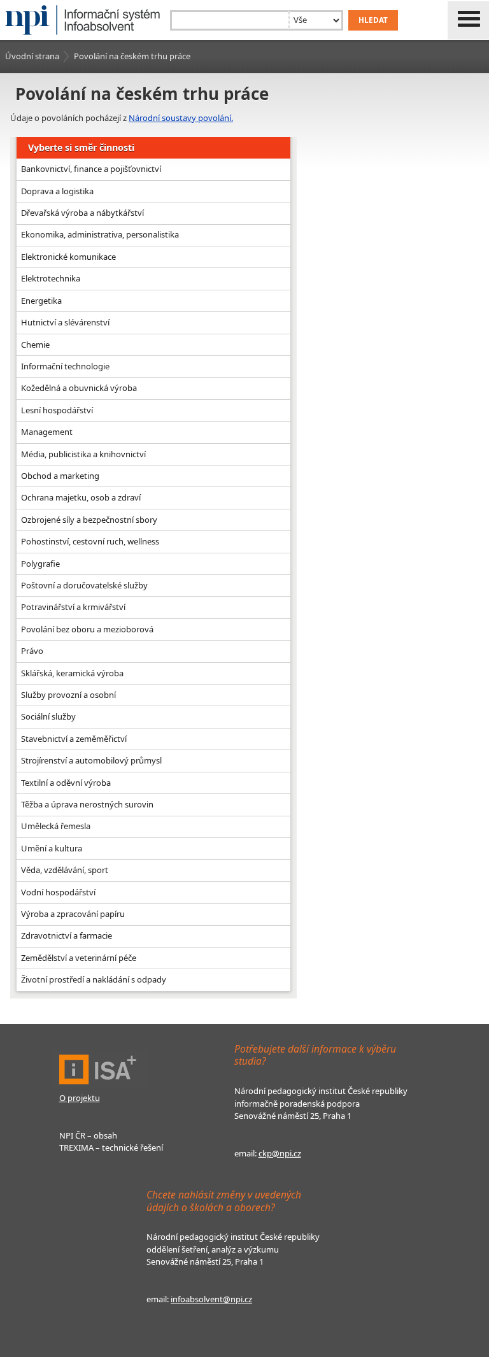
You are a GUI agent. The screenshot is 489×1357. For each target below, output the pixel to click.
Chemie (35, 344)
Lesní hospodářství (57, 410)
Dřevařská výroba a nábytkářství (82, 212)
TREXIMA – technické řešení (111, 1147)
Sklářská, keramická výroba (72, 673)
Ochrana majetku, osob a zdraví (81, 497)
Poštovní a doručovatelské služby (84, 585)
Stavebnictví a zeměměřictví (74, 738)
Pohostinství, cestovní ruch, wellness (90, 541)
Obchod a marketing (60, 475)
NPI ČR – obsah (88, 1135)
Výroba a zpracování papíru (73, 914)
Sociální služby (48, 716)
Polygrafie (40, 563)
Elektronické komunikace (68, 256)
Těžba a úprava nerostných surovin (87, 804)
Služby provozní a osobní (68, 694)
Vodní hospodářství (58, 892)
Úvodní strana (32, 56)
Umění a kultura (51, 848)
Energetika (41, 300)
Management (47, 431)
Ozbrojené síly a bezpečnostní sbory (89, 519)
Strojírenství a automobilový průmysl (91, 760)
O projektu (79, 1098)
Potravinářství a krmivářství (73, 607)
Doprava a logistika (57, 191)
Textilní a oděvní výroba (66, 782)
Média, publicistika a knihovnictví (83, 454)
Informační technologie (65, 366)
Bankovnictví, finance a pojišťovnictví (91, 168)
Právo (32, 651)
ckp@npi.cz (280, 1153)
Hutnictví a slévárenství (65, 322)
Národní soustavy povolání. (181, 118)
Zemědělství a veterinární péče (78, 957)
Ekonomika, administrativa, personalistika (100, 234)
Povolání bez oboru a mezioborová (87, 629)
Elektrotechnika (50, 278)
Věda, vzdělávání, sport (64, 870)
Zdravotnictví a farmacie (66, 935)
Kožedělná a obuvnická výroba (79, 388)
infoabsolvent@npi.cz (211, 1299)
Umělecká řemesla (55, 826)
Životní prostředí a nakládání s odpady (93, 979)
